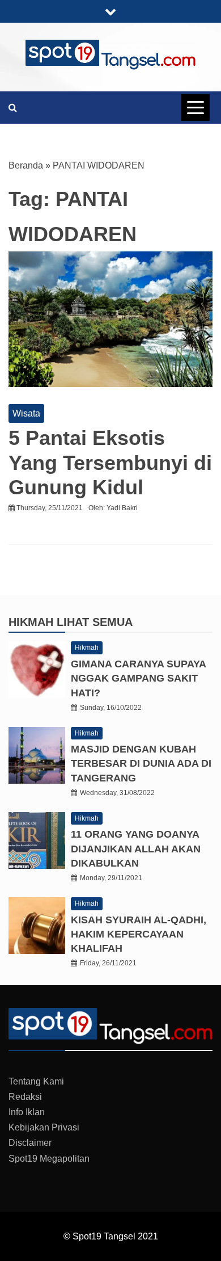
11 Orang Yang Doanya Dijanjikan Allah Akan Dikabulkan (136, 848)
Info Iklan (26, 1112)
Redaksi (25, 1097)
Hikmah (32, 622)
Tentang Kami (36, 1081)
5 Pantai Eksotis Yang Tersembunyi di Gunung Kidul (110, 462)
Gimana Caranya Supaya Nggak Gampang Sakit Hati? (138, 678)
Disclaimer (30, 1142)
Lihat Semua (95, 622)
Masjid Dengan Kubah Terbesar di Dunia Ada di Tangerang (141, 763)
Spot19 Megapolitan (49, 1158)
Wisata (26, 413)
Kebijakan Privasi (43, 1127)
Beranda (25, 165)
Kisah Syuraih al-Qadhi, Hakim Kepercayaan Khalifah (138, 934)
